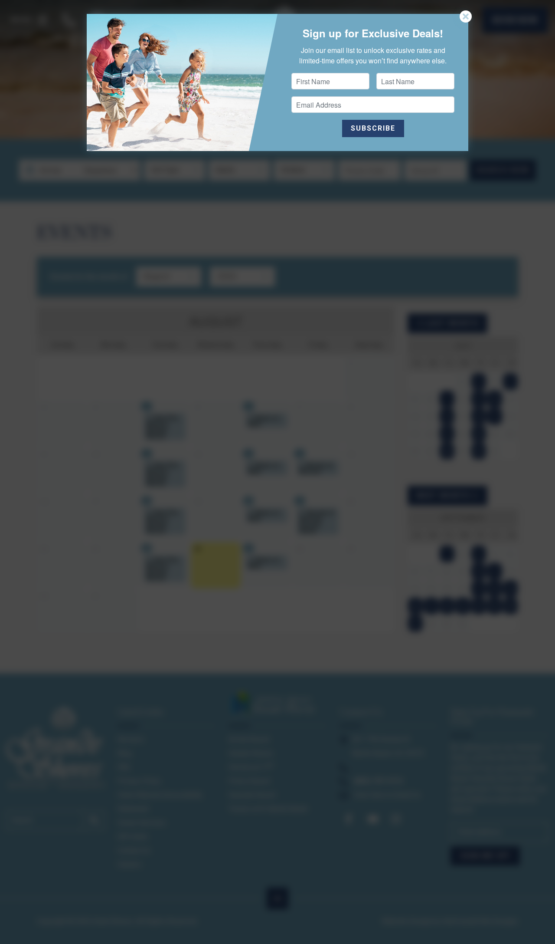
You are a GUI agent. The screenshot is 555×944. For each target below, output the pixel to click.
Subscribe (373, 128)
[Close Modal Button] (466, 16)
